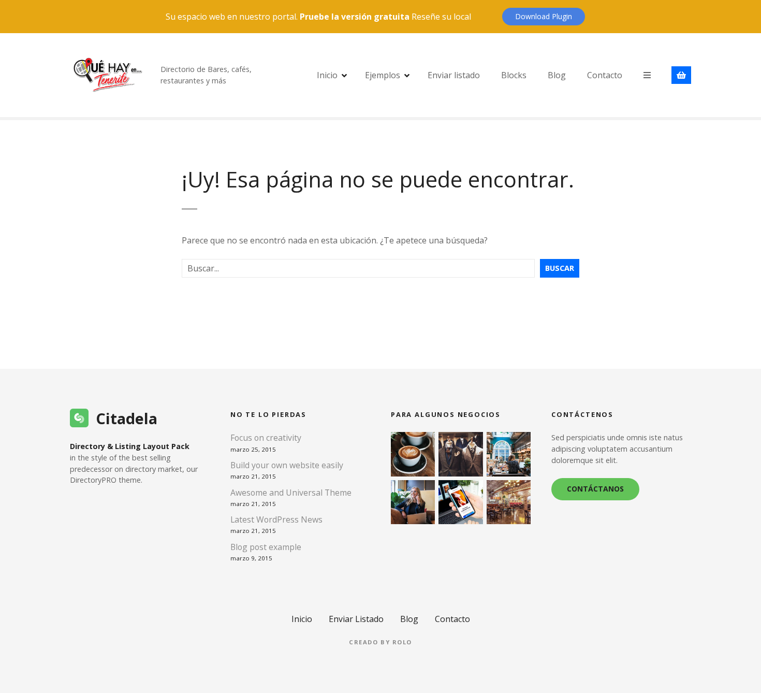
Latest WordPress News (276, 519)
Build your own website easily (286, 465)
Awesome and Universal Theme (291, 492)
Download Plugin (543, 16)
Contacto (604, 75)
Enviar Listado (356, 619)
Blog (557, 75)
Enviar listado (454, 75)
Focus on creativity (265, 437)
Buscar (559, 268)
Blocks (513, 75)
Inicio (327, 75)
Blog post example (265, 547)
